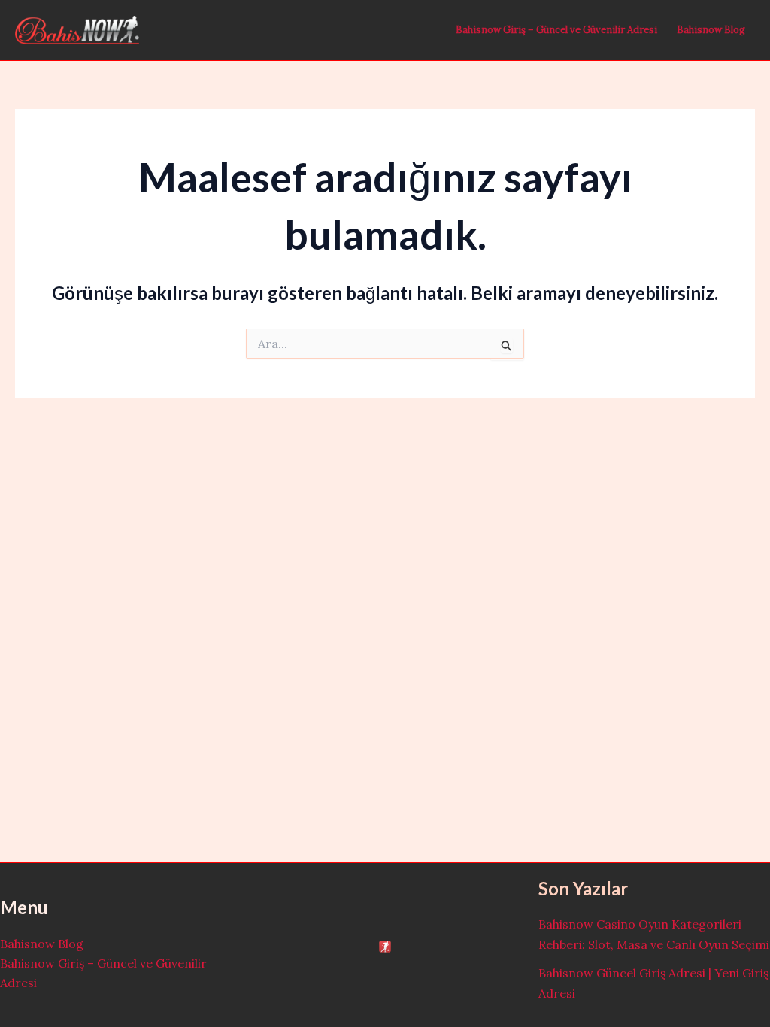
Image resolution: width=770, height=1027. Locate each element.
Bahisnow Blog (711, 29)
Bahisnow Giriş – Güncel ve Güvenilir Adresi (556, 29)
